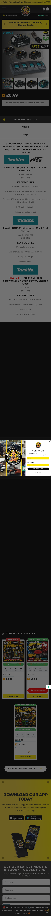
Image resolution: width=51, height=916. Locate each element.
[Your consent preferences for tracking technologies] (48, 687)
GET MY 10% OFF (38, 468)
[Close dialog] (49, 441)
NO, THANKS (38, 472)
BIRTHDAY (30, 462)
